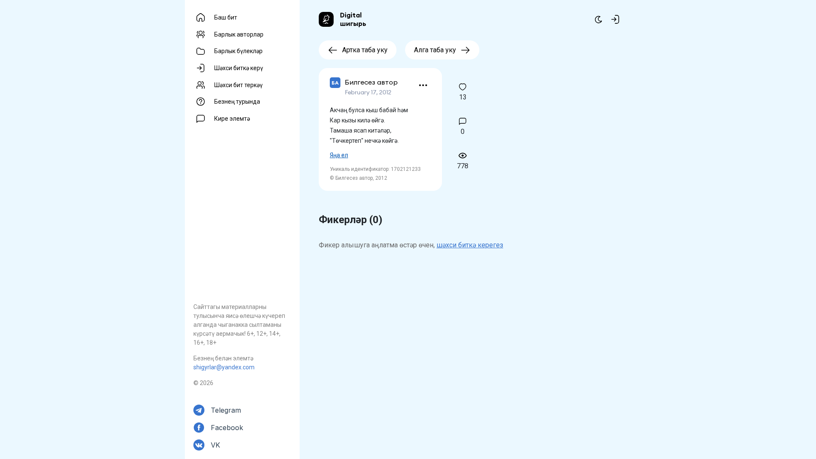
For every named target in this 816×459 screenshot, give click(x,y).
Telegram (226, 410)
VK (215, 445)
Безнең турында (237, 101)
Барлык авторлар (239, 34)
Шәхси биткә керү (238, 68)
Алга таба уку (435, 50)
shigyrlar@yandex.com (224, 367)
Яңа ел (339, 155)
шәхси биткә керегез (469, 245)
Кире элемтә (232, 118)
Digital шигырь (353, 19)
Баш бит (225, 17)
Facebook (227, 427)
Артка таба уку (365, 50)
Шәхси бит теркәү (238, 85)
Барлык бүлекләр (238, 51)
